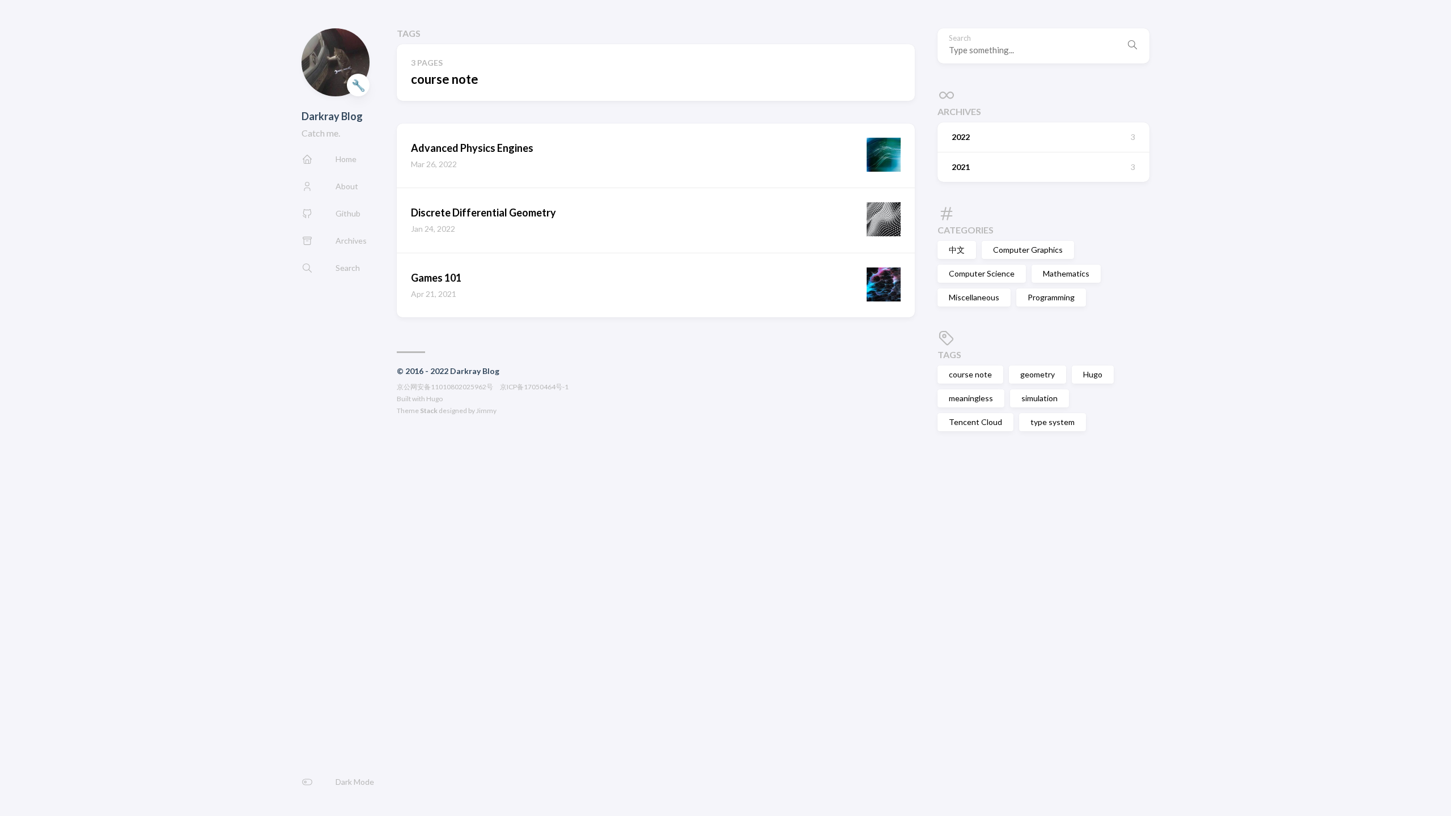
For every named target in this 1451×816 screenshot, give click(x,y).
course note (970, 374)
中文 (957, 249)
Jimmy (486, 410)
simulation (1039, 398)
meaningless (971, 398)
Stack (429, 410)
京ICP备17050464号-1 (534, 386)
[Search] (1132, 45)
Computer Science (982, 273)
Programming (1051, 297)
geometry (1037, 374)
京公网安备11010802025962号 (445, 386)
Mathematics (1066, 273)
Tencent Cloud (975, 422)
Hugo (434, 398)
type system (1052, 422)
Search (960, 38)
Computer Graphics (1028, 249)
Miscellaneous (974, 297)
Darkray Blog (332, 116)
